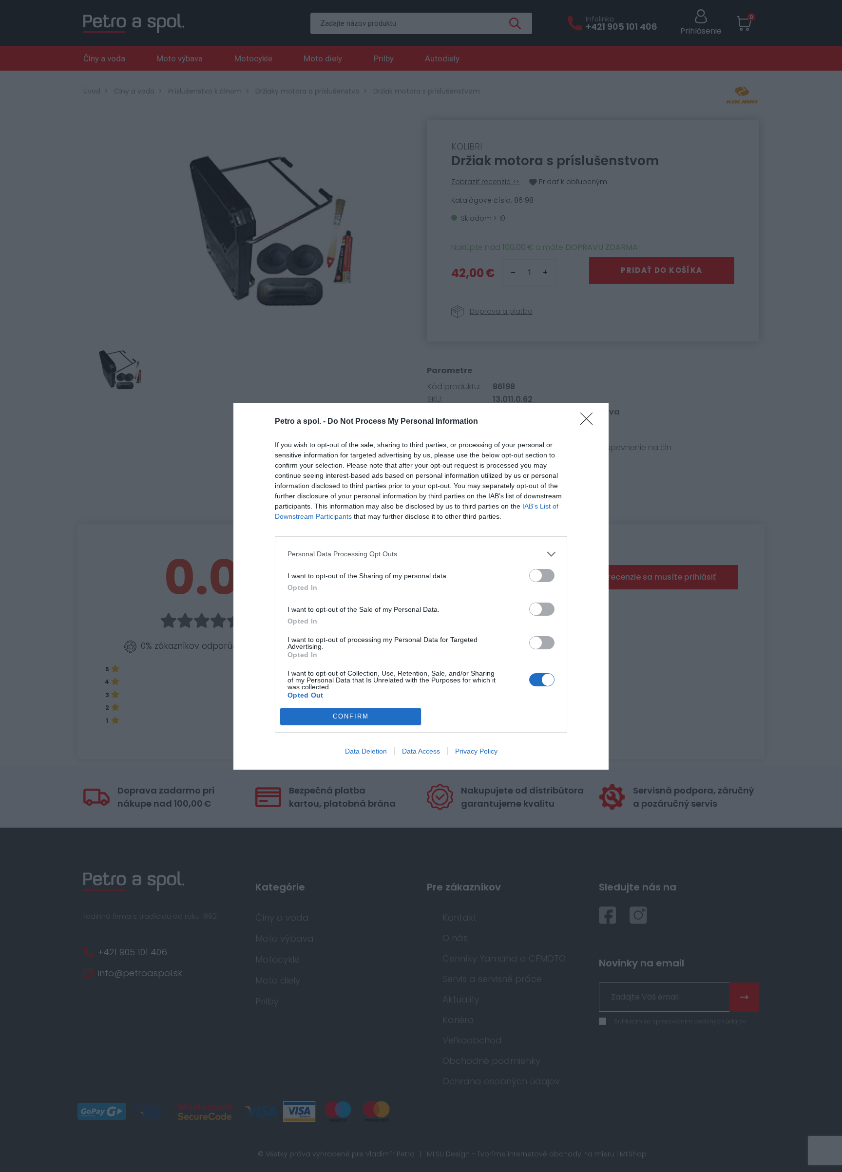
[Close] (589, 422)
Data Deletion (366, 751)
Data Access (421, 751)
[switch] (542, 575)
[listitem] (421, 554)
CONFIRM (351, 716)
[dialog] (421, 586)
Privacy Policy (476, 751)
